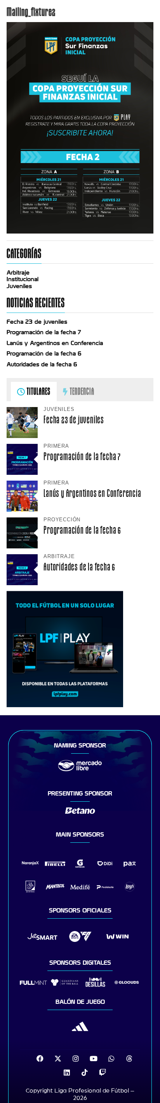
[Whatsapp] (111, 1058)
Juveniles (19, 286)
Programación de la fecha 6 (44, 353)
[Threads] (129, 1058)
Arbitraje (18, 273)
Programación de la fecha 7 (44, 332)
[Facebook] (40, 1058)
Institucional (22, 279)
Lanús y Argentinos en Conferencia (55, 343)
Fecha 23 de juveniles (37, 322)
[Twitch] (103, 1072)
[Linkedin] (67, 1072)
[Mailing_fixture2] (80, 232)
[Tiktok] (85, 1072)
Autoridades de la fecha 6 (42, 364)
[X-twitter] (58, 1058)
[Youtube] (94, 1058)
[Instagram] (76, 1058)
